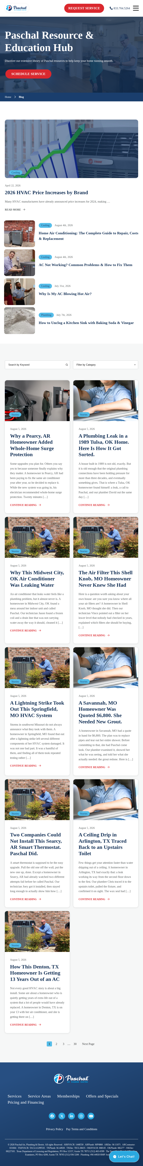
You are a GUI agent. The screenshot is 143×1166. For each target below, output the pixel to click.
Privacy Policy (54, 1129)
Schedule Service (28, 74)
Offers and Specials (102, 1096)
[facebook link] (52, 1116)
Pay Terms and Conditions (81, 1129)
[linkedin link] (71, 1116)
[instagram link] (81, 1116)
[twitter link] (61, 1116)
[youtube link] (91, 1116)
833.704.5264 (122, 8)
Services (15, 1096)
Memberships (68, 1096)
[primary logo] (17, 12)
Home (8, 97)
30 (75, 1044)
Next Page (88, 1044)
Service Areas (39, 1096)
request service (84, 8)
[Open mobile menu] (136, 8)
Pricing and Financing (26, 1102)
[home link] (71, 1079)
